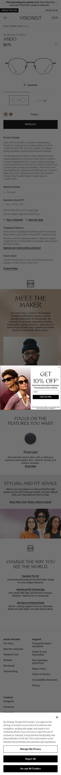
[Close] (57, 717)
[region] (30, 744)
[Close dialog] (59, 367)
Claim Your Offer (46, 397)
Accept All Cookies (30, 769)
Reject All (30, 759)
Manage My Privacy (30, 749)
